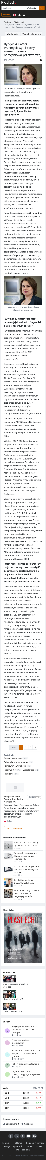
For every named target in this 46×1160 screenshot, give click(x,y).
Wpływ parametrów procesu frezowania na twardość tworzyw (25, 1029)
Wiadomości (19, 22)
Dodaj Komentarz (14, 828)
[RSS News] (16, 1136)
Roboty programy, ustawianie (25, 1064)
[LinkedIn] (34, 1136)
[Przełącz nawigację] (24, 14)
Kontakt (5, 1143)
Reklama (6, 14)
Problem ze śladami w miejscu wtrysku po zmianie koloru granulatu (26, 1053)
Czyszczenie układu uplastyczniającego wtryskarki (26, 1073)
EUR (7, 1093)
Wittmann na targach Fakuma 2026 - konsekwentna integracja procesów (27, 893)
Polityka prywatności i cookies (18, 1146)
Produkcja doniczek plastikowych (21, 1041)
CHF (7, 1108)
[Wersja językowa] (14, 14)
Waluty (7, 1088)
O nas (39, 1146)
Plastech (7, 22)
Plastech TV (9, 972)
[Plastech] (8, 2)
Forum (6, 1021)
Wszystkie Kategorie (31, 34)
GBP (7, 1103)
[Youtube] (28, 1136)
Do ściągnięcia (23, 1149)
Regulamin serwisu (35, 1143)
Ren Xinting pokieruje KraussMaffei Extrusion (24, 881)
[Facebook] (10, 1136)
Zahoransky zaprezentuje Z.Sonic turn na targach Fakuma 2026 (25, 856)
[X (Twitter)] (22, 1136)
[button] (19, 14)
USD (7, 1098)
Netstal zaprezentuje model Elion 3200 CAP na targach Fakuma (26, 869)
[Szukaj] (42, 8)
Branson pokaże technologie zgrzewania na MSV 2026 (26, 844)
